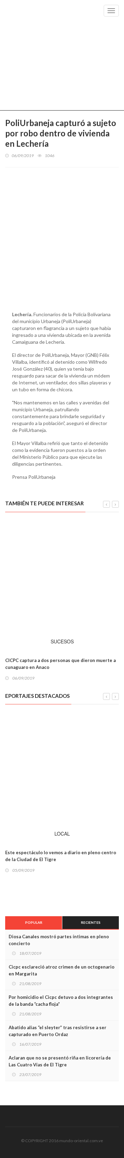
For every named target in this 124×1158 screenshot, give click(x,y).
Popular (33, 922)
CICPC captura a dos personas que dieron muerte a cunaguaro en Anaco (60, 664)
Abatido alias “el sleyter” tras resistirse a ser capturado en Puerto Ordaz (57, 1031)
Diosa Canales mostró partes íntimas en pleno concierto (59, 940)
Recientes (91, 922)
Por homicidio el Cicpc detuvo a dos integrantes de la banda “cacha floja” (61, 1000)
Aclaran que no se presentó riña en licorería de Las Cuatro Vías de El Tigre (60, 1061)
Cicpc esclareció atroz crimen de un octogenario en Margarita (61, 970)
